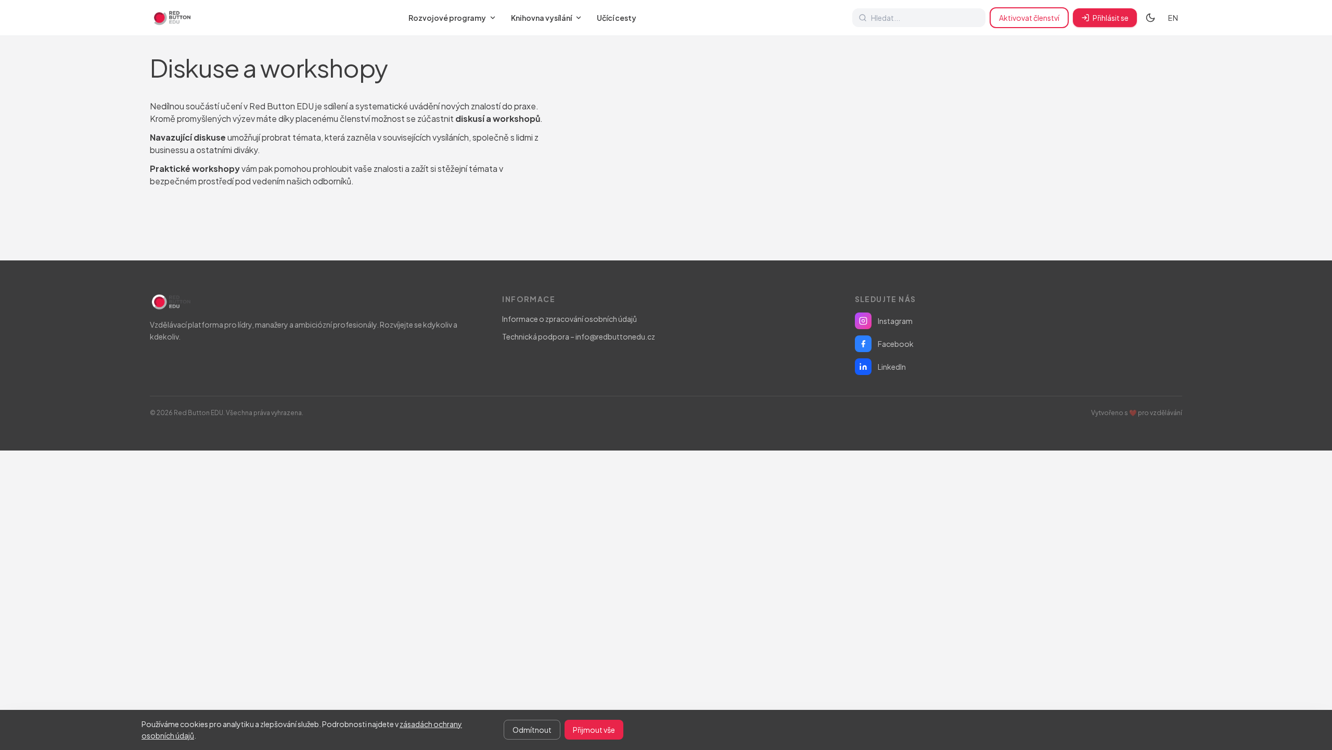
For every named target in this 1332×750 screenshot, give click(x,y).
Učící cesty (616, 17)
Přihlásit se (1111, 17)
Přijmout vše (594, 729)
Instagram (895, 321)
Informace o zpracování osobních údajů (569, 318)
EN (1173, 17)
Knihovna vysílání (541, 17)
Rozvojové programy (447, 17)
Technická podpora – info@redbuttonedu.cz (578, 336)
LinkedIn (892, 366)
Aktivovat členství (1029, 17)
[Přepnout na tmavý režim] (1150, 17)
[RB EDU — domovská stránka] (171, 17)
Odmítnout (532, 729)
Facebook (896, 343)
